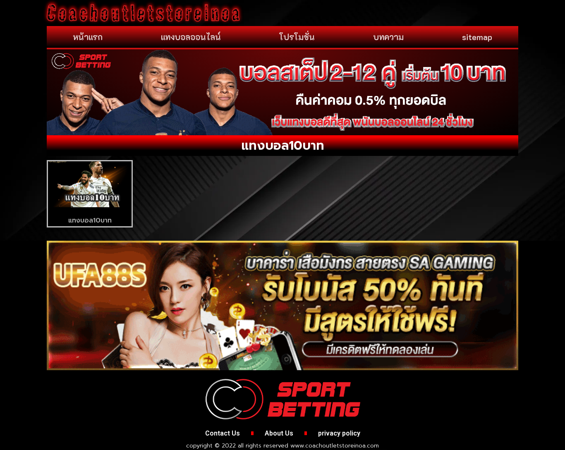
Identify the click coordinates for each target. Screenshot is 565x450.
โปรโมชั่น (297, 36)
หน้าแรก (88, 36)
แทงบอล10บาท (90, 220)
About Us (279, 433)
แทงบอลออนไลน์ (191, 36)
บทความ (388, 36)
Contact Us (222, 433)
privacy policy (339, 433)
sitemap (477, 36)
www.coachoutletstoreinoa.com (334, 445)
